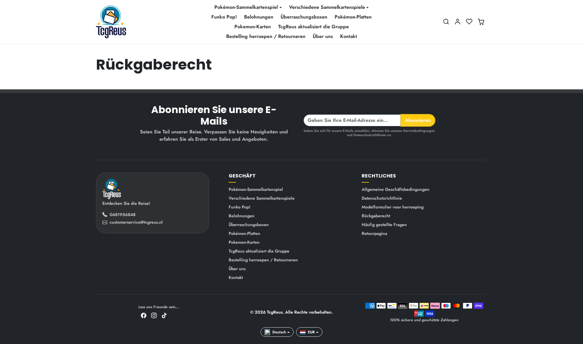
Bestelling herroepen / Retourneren (265, 36)
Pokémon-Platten (353, 16)
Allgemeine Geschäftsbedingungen (395, 189)
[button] (446, 21)
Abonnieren (418, 120)
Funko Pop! (224, 16)
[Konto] (457, 21)
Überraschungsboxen (304, 16)
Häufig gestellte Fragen (384, 225)
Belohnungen (258, 16)
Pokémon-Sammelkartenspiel (256, 189)
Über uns (323, 36)
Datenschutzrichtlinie (382, 198)
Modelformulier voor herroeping (393, 207)
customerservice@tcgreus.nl (136, 222)
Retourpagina (374, 233)
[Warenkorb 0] (481, 22)
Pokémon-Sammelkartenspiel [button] (246, 7)
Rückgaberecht (376, 216)
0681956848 (122, 215)
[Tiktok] (164, 315)
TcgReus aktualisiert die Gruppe (313, 26)
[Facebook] (143, 315)
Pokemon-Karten (252, 26)
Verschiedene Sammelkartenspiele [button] (327, 7)
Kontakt (348, 36)
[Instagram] (154, 315)
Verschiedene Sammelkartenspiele (262, 198)
